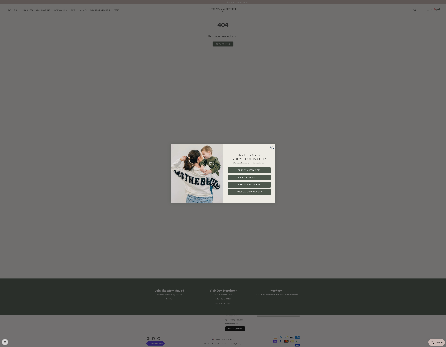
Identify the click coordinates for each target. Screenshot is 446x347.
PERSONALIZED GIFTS (249, 170)
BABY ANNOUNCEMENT (249, 185)
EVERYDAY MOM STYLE (249, 177)
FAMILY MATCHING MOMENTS (249, 192)
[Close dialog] (272, 147)
